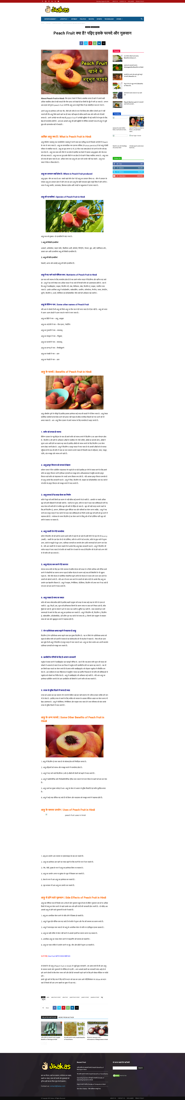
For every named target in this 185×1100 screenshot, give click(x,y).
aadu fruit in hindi (55, 997)
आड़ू (102, 997)
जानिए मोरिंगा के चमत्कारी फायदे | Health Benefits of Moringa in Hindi (90, 1068)
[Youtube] (58, 1)
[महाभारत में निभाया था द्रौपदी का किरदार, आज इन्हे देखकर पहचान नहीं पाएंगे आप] (136, 122)
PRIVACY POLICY (140, 1)
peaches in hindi (95, 997)
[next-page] (45, 1043)
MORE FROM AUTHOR (66, 1017)
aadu (48, 997)
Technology (109, 19)
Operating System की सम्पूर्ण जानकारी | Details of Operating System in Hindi (90, 1079)
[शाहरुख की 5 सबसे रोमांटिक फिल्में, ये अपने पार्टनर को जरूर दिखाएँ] (120, 122)
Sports (99, 19)
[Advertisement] (74, 990)
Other (118, 19)
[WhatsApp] (95, 43)
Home (42, 23)
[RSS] (52, 1)
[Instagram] (45, 1)
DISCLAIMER (131, 1)
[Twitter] (55, 1)
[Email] (104, 43)
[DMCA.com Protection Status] (120, 1076)
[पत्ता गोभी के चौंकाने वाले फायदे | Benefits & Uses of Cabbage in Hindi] (117, 58)
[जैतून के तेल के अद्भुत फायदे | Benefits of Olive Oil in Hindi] (117, 86)
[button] (141, 19)
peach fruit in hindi (74, 997)
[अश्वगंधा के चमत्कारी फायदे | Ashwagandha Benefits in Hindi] (117, 67)
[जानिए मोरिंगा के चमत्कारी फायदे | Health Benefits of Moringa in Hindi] (51, 1029)
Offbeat (74, 19)
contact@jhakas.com (57, 1086)
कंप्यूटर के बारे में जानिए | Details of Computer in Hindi (91, 1084)
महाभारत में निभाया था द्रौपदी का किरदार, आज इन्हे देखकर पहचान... (136, 129)
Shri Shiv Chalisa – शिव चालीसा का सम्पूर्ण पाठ (89, 1088)
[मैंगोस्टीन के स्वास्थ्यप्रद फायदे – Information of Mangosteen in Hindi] (97, 1029)
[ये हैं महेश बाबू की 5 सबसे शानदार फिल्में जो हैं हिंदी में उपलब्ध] (136, 140)
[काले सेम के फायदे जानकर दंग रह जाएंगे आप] (117, 95)
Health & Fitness (56, 23)
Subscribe (140, 176)
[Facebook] (42, 1)
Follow (140, 168)
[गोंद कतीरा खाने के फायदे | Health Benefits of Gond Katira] (74, 1029)
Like (141, 164)
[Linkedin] (99, 43)
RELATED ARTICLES (49, 1017)
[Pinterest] (48, 1)
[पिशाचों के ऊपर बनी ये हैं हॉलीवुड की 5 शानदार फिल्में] (120, 140)
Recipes (91, 19)
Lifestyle (63, 19)
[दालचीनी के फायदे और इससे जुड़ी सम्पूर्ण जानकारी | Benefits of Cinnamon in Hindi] (117, 76)
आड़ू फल (43, 999)
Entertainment (50, 19)
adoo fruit (65, 997)
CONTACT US (123, 1)
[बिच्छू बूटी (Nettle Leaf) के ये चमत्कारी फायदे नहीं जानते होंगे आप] (117, 104)
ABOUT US (115, 1)
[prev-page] (42, 1043)
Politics (83, 19)
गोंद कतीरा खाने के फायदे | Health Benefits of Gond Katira (92, 1074)
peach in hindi (85, 997)
